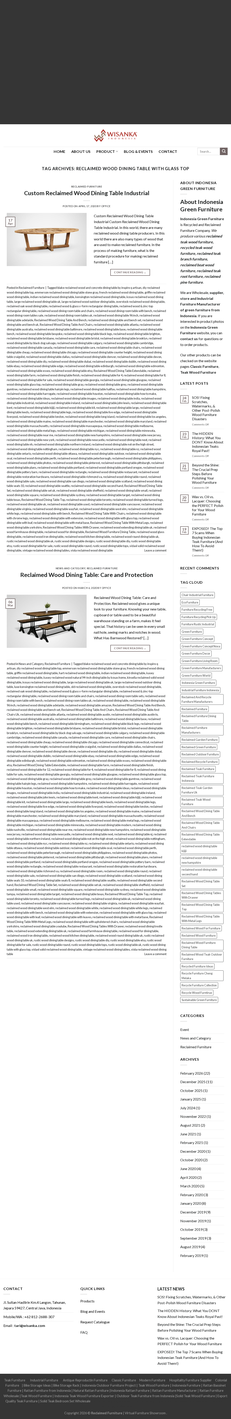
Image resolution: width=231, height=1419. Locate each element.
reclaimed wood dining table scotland (108, 481)
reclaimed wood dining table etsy (71, 371)
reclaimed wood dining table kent (77, 797)
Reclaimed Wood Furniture (199, 935)
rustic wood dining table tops (110, 546)
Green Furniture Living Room (200, 661)
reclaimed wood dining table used (68, 504)
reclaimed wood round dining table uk (135, 536)
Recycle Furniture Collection (199, 985)
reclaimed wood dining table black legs (88, 334)
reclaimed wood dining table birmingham (64, 723)
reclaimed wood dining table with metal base (61, 522)
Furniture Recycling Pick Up (199, 617)
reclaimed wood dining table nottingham (32, 449)
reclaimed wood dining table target (108, 495)
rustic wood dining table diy (113, 541)
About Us (81, 151)
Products (87, 1301)
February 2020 (191, 1195)
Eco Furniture (190, 602)
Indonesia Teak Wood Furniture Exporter (84, 1396)
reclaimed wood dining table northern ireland (62, 444)
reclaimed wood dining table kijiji (34, 407)
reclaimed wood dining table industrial (85, 793)
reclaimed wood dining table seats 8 (47, 880)
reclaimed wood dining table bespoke (39, 334)
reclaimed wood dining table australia (30, 719)
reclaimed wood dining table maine (29, 421)
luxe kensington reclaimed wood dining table (42, 687)
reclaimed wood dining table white (76, 908)
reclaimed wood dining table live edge (96, 412)
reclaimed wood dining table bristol (77, 338)
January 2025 (190, 1099)
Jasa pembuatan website (189, 1401)
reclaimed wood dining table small (126, 490)
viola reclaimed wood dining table (92, 550)
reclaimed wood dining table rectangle (63, 472)
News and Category (70, 568)
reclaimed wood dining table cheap (29, 742)
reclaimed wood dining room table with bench (123, 311)
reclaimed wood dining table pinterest (76, 463)
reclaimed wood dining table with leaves (66, 917)
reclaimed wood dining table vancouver (115, 504)
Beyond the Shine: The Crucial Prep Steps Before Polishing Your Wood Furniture (205, 473)
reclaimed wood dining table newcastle (80, 440)
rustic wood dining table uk (124, 945)
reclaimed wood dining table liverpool (79, 806)
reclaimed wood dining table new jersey (136, 435)
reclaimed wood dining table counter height (105, 352)
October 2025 (191, 1090)
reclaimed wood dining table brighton (136, 334)
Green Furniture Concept (197, 639)
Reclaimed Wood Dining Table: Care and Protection (86, 574)
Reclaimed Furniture (86, 186)
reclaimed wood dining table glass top (142, 774)
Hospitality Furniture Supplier (190, 1380)
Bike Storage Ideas (37, 1385)
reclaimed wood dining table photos (29, 463)
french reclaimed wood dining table (121, 292)
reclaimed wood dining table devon (139, 357)
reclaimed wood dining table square (60, 889)
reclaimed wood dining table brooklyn (124, 338)
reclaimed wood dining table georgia (76, 380)
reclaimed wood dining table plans (126, 857)
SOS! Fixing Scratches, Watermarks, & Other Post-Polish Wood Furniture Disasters (206, 408)
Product (105, 151)
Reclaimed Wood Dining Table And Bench (60, 320)
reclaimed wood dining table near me (30, 435)
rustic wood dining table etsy (128, 940)
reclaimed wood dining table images (73, 398)
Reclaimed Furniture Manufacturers (194, 730)
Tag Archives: (115, 168)
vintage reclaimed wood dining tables (46, 550)
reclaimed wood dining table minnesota (130, 430)
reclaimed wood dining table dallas (48, 357)
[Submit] (224, 151)
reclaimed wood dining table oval (91, 848)
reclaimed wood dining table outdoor (101, 453)
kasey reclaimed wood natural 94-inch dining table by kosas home (85, 677)
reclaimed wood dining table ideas (28, 398)
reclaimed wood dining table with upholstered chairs (85, 922)
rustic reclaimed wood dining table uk (30, 541)
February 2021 (191, 1142)
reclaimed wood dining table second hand (97, 486)
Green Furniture (192, 631)
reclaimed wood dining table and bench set (114, 320)
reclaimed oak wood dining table (27, 306)
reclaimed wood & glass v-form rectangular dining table (83, 306)
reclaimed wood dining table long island (90, 416)
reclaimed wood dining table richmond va (76, 477)
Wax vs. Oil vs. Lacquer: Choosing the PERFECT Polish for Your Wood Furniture (207, 505)
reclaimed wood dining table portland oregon (113, 467)
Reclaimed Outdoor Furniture (200, 754)
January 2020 (190, 1203)
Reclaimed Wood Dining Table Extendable (120, 371)
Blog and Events (92, 1311)
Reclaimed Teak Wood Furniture (196, 802)
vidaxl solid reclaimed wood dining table (57, 949)
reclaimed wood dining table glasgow (123, 380)
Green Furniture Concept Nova (201, 646)
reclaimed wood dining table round (125, 477)
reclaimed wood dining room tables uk (68, 315)
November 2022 (193, 1116)
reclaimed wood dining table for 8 (144, 375)
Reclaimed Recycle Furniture (200, 762)
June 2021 (188, 1134)
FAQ (84, 1332)
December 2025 (193, 1082)
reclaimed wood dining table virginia (94, 903)
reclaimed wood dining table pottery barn (125, 862)
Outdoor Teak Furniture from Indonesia (145, 1396)
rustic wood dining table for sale (33, 546)
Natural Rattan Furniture (91, 1390)
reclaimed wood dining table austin (88, 714)
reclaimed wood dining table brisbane (30, 338)
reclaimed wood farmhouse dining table (93, 931)
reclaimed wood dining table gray (62, 384)
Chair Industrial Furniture (197, 595)
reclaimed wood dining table (110, 700)
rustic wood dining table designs (75, 541)
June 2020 (188, 1168)
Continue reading (130, 272)
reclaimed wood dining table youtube (43, 926)
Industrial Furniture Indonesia (200, 690)
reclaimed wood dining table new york (31, 440)
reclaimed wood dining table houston (80, 393)
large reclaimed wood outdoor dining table (88, 301)
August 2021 (190, 1125)
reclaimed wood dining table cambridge (128, 343)
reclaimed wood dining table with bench (45, 513)
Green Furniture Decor (196, 653)
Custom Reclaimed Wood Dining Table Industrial (86, 193)
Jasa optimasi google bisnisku (112, 1401)
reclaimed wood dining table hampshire (141, 389)
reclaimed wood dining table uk (26, 504)
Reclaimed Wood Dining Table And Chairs (66, 324)
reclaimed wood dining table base (104, 329)
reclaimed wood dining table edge (42, 366)
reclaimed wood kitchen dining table (87, 536)
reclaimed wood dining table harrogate (31, 393)
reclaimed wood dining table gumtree (115, 779)
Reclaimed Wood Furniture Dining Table (110, 532)
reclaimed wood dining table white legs (123, 908)
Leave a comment (155, 550)
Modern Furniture (152, 1380)
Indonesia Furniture (186, 1385)
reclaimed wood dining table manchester (77, 421)
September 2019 (193, 1238)
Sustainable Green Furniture (199, 1000)
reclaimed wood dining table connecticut (124, 742)
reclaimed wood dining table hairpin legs (44, 389)
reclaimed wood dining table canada (29, 347)
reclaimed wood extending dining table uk (126, 527)
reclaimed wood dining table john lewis (105, 403)
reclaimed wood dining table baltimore (58, 329)
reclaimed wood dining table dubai (69, 361)
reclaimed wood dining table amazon (88, 705)
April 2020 (188, 1177)
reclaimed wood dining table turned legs (138, 500)
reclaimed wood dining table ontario (111, 843)
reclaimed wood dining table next (126, 440)
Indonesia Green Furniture (198, 683)
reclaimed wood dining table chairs (118, 347)
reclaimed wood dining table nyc (78, 449)
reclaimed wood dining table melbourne (128, 426)
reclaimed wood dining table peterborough (84, 458)
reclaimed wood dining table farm (88, 765)
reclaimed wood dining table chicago (53, 352)
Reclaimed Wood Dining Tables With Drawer (71, 527)
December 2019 (193, 1212)
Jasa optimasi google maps (153, 1401)
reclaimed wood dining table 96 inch (115, 315)
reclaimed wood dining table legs (50, 412)
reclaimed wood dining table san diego (60, 481)
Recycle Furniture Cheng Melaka (197, 976)
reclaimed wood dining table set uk (33, 490)
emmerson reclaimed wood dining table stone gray (66, 292)
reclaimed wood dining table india (118, 398)
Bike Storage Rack (66, 1385)
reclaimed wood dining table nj (133, 834)
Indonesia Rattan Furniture (130, 1390)
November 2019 (193, 1221)
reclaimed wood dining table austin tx (134, 714)
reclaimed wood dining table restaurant (112, 472)
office (106, 206)
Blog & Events (138, 151)
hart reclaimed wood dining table (79, 673)
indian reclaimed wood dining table (52, 297)
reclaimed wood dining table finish (58, 375)
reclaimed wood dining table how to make (130, 393)
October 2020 (191, 1160)
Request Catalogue (95, 1322)
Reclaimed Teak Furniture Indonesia (198, 778)
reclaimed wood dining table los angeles (141, 416)
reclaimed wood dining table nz (119, 449)
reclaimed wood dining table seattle (47, 486)
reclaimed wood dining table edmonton (139, 366)
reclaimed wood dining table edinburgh (89, 366)
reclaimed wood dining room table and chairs (66, 311)
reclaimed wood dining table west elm (103, 509)
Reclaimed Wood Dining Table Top (43, 500)
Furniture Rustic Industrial (198, 624)
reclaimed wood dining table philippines (137, 458)
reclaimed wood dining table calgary (79, 343)
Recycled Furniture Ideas (197, 966)
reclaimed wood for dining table (64, 532)
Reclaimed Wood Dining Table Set (35, 885)
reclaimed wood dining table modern (108, 825)
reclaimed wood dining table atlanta (116, 324)
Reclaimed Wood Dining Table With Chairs (98, 513)
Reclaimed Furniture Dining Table (199, 718)
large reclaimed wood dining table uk (37, 301)
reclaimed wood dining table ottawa (54, 453)
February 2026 (191, 1073)
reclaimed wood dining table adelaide (40, 705)
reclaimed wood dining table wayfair (55, 509)
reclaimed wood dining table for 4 (101, 375)
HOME (59, 151)
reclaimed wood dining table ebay (73, 756)
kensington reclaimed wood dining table (100, 297)
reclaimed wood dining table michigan (80, 430)
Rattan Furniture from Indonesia (47, 1390)
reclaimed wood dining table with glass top (110, 518)
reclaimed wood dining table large (117, 407)
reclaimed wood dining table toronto (88, 500)
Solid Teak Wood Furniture (195, 1396)
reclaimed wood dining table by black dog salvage (50, 733)
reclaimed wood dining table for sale (29, 380)
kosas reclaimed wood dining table (44, 682)
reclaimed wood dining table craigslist (72, 746)
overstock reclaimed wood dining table (140, 301)
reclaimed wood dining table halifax (92, 389)
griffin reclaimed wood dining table (36, 673)
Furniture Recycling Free (197, 609)
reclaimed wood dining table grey (105, 384)
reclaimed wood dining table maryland (128, 421)
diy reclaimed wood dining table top (39, 668)
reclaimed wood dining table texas (82, 894)
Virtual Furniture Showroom (145, 1413)
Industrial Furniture (44, 1380)
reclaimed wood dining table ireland (57, 403)
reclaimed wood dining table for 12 (28, 769)
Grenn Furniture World (196, 675)
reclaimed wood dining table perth (34, 458)
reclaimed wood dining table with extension (56, 518)
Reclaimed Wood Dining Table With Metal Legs (119, 522)
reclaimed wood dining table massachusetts (115, 816)
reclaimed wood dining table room (81, 871)
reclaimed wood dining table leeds (91, 802)
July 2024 (187, 1108)
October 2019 (191, 1229)
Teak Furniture (14, 1380)
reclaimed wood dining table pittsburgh (125, 463)
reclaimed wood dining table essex (28, 371)
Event (184, 1029)
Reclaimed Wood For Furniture (201, 928)
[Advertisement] (115, 62)
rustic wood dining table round (73, 546)
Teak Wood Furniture (153, 1385)
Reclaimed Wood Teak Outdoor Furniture (202, 957)
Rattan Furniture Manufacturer (174, 1390)
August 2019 (190, 1247)
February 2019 (191, 1255)
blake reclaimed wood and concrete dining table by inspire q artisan (99, 287)
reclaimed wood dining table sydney (62, 495)
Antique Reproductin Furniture (85, 1380)
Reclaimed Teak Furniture (198, 769)
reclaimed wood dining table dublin (114, 361)
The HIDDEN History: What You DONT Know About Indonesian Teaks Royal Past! (207, 442)
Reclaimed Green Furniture (199, 747)
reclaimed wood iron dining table (43, 536)
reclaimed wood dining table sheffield (80, 490)
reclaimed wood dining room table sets (119, 696)
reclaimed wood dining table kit (75, 407)
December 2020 (193, 1151)
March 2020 (189, 1186)
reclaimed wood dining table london (41, 416)
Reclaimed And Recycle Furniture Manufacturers (197, 699)
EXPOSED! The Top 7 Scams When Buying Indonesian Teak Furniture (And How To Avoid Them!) (207, 539)
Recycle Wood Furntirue (197, 992)
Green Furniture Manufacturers (201, 668)
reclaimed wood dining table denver (93, 357)
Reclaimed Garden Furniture (200, 739)
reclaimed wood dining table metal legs (31, 430)
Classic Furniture (124, 1380)
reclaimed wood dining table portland (60, 467)
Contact (168, 151)
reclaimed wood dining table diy (27, 361)
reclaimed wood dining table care (74, 347)
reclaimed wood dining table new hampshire (82, 435)
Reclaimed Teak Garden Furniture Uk (197, 790)
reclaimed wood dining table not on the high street (123, 444)
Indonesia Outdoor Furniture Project (109, 1385)
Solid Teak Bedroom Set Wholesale (65, 1401)
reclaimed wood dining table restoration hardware (124, 866)
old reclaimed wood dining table (91, 687)
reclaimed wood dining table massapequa (76, 426)
